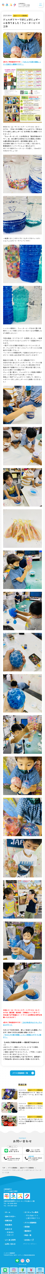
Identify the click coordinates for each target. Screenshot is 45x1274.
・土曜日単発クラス (32, 1218)
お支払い (27, 1240)
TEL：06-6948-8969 (10, 1203)
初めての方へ (10, 1216)
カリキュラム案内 (31, 1212)
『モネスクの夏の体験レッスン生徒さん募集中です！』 (22, 63)
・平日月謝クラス (31, 1215)
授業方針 (8, 1221)
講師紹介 (27, 1231)
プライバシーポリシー (30, 1244)
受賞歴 (27, 1227)
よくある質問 (10, 1240)
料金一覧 (27, 1235)
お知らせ (8, 1229)
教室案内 (8, 1225)
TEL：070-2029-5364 (10, 1206)
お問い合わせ (10, 1244)
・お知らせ (9, 1235)
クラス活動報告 (30, 1223)
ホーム (7, 1212)
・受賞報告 (9, 1232)
